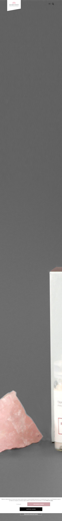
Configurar (18, 504)
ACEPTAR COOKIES (31, 509)
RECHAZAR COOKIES (39, 504)
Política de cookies (49, 500)
